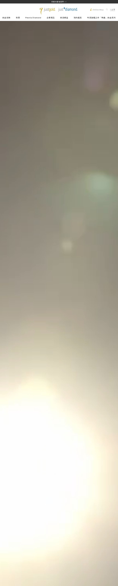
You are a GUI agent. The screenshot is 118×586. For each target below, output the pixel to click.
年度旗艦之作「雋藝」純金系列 (101, 18)
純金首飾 (6, 18)
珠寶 (18, 18)
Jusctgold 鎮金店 (59, 11)
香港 (112, 14)
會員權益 (64, 18)
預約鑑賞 (78, 18)
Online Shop (98, 10)
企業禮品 (51, 18)
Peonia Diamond (33, 18)
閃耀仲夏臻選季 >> (59, 2)
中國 (112, 16)
